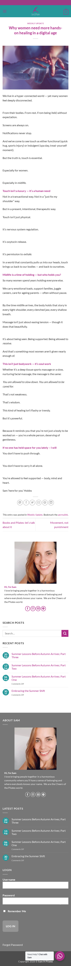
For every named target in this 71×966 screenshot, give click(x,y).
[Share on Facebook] (26, 502)
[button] (5, 11)
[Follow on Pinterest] (43, 608)
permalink (63, 514)
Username (9, 879)
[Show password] (60, 902)
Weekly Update (35, 23)
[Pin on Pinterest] (45, 502)
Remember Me (16, 911)
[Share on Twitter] (32, 502)
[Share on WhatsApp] (20, 502)
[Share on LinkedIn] (51, 502)
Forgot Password (13, 944)
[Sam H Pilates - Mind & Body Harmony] (35, 11)
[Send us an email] (38, 608)
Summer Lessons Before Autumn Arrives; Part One (39, 678)
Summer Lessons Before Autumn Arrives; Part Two (39, 667)
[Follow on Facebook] (27, 608)
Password (9, 895)
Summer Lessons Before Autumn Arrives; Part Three (39, 655)
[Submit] (65, 633)
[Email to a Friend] (39, 502)
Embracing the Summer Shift (28, 690)
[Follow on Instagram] (33, 608)
